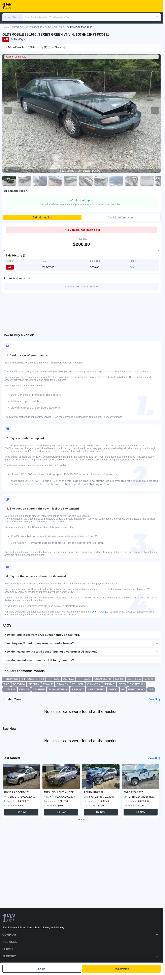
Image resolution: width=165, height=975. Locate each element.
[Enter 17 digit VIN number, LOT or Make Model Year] (157, 17)
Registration (121, 968)
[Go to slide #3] (40, 181)
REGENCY (78, 689)
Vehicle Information (120, 217)
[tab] (79, 819)
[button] (12, 17)
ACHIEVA (68, 678)
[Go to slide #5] (70, 181)
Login (41, 968)
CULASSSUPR (102, 678)
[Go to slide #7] (101, 181)
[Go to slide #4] (55, 181)
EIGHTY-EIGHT (136, 689)
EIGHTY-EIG (134, 678)
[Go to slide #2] (24, 181)
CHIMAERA (93, 684)
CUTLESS (9, 689)
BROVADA (19, 684)
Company (9, 934)
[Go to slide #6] (86, 181)
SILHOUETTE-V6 (58, 689)
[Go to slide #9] (131, 181)
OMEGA (112, 689)
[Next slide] (155, 110)
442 (151, 689)
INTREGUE (84, 678)
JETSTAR (109, 684)
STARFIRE (39, 689)
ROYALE (48, 684)
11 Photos (14, 169)
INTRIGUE (53, 678)
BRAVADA (62, 684)
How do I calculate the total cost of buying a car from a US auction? (51, 651)
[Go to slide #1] (9, 181)
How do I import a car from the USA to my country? (39, 660)
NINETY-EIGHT (96, 689)
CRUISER (77, 684)
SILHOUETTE (29, 678)
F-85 (6, 684)
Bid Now (21, 812)
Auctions (9, 941)
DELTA (122, 684)
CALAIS (149, 678)
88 (42, 678)
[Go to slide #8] (116, 181)
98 (122, 689)
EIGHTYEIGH (137, 684)
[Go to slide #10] (147, 181)
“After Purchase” (100, 611)
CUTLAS (24, 689)
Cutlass (119, 678)
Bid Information (42, 217)
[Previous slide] (8, 110)
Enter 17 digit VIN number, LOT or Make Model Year (47, 17)
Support (9, 956)
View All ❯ (154, 699)
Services (9, 949)
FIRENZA (34, 684)
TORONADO (11, 678)
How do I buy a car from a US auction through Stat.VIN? (42, 634)
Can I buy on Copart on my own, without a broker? (39, 643)
